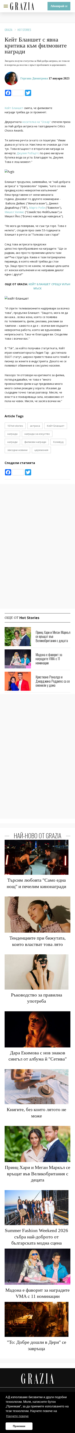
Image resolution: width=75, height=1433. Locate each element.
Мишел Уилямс (14, 212)
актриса (35, 425)
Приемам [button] (19, 1426)
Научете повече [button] (17, 1416)
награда (12, 434)
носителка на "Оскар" (36, 122)
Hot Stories (24, 29)
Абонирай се (59, 6)
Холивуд (58, 442)
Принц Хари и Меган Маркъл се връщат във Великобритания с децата (53, 636)
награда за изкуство (37, 434)
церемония (41, 450)
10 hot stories (15, 425)
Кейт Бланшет (14, 108)
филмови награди (35, 442)
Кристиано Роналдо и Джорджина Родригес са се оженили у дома (53, 681)
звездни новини (17, 450)
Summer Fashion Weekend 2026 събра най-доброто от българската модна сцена (36, 1237)
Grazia (8, 29)
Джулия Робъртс (28, 153)
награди (12, 442)
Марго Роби (37, 207)
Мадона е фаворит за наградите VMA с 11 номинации (49, 658)
